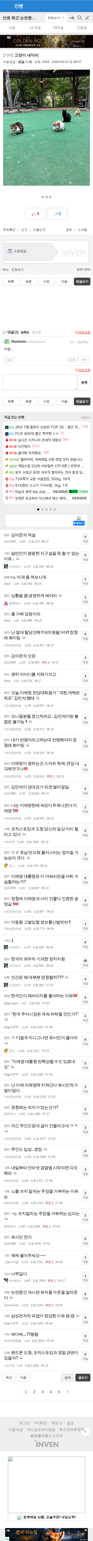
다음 (64, 281)
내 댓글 (35, 28)
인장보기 (17, 269)
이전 (46, 281)
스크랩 (82, 230)
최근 (9, 1377)
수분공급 (9, 62)
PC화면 (41, 1423)
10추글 (58, 28)
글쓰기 (87, 17)
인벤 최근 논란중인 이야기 (25, 18)
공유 (69, 230)
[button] (38, 509)
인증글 (82, 28)
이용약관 (16, 1430)
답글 (9, 359)
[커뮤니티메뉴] (5, 5)
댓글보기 (82, 401)
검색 (68, 1377)
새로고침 (84, 332)
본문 (29, 281)
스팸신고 (39, 230)
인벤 (18, 6)
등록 (84, 382)
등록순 (25, 332)
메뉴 (6, 269)
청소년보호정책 (71, 1429)
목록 (11, 281)
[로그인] (77, 5)
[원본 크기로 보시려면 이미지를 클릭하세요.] (46, 129)
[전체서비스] (87, 5)
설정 (70, 1423)
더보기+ (85, 417)
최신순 (36, 332)
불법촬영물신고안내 (46, 1436)
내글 (12, 28)
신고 (24, 230)
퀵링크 (56, 1423)
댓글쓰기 (82, 281)
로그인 (24, 1423)
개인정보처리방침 (41, 1430)
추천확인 (9, 230)
